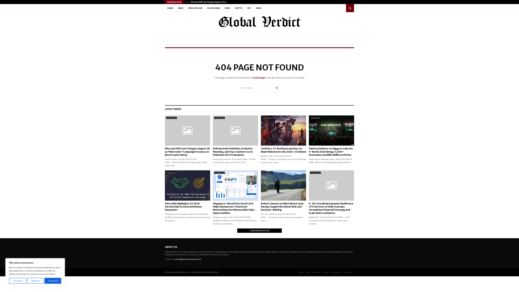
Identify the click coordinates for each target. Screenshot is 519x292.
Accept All (53, 281)
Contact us (348, 272)
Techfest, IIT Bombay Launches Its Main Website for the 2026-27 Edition (283, 150)
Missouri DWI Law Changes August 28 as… (209, 2)
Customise (17, 281)
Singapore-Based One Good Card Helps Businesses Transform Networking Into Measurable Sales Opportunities (234, 208)
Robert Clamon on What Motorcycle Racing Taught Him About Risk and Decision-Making (282, 206)
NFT (249, 8)
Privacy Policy (337, 272)
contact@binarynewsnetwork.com (187, 259)
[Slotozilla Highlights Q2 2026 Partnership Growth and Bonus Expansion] (187, 185)
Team (308, 272)
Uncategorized (171, 118)
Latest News (173, 109)
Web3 (227, 8)
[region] (35, 272)
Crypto (238, 8)
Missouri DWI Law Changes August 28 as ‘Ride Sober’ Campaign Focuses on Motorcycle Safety (187, 151)
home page (259, 77)
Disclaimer (316, 272)
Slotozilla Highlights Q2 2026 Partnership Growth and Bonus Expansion (183, 206)
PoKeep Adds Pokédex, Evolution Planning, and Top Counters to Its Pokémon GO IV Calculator (233, 151)
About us (326, 272)
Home (170, 8)
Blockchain (213, 8)
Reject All (35, 281)
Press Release (195, 8)
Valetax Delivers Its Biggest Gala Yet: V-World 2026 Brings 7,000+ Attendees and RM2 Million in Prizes (331, 151)
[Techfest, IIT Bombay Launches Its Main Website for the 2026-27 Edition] (283, 130)
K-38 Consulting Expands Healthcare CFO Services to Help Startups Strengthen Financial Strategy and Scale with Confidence (331, 208)
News (180, 8)
